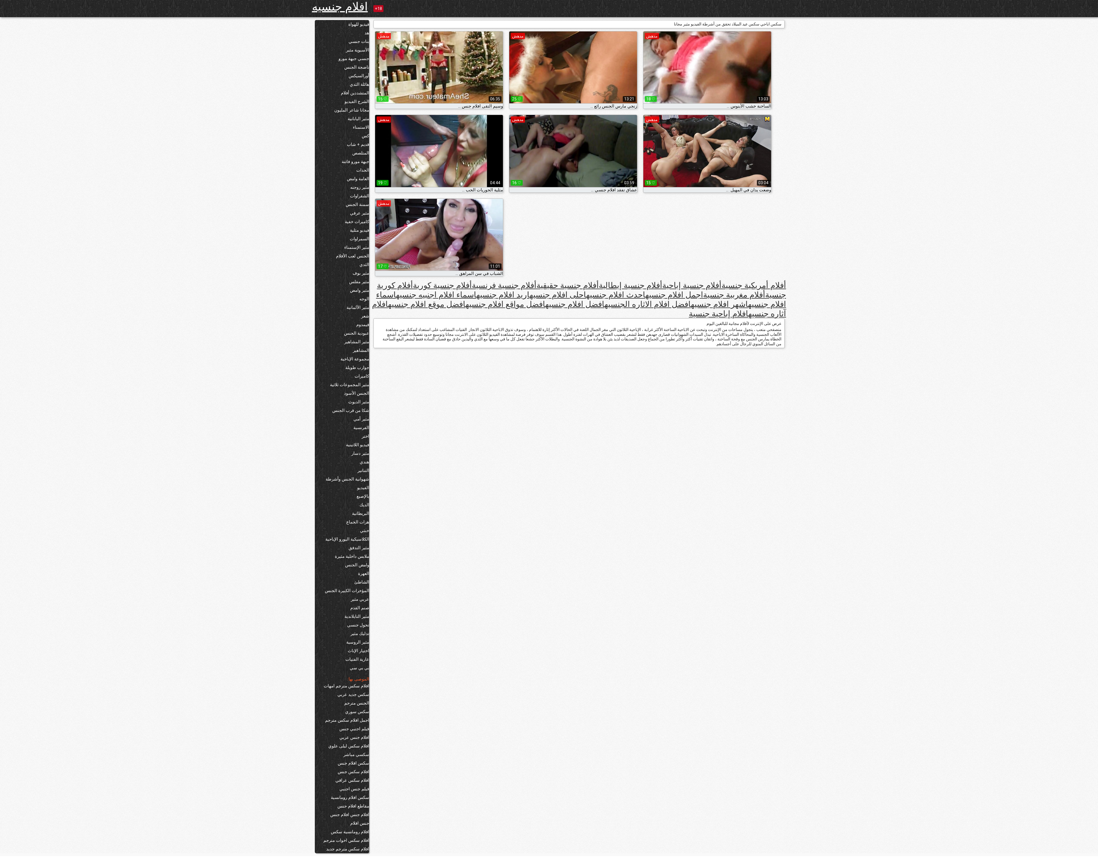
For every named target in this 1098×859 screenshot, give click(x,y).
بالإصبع (363, 496)
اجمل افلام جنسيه (674, 294)
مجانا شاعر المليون (351, 110)
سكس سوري (357, 711)
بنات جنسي (359, 41)
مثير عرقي (359, 213)
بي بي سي (359, 667)
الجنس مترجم (356, 703)
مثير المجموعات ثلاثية (349, 384)
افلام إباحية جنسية (718, 313)
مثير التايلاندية (357, 616)
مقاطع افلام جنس (353, 806)
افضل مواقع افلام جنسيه (505, 304)
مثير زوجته (359, 187)
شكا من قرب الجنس (350, 410)
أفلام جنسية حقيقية (567, 285)
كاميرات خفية (357, 221)
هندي (364, 462)
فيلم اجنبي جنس (354, 728)
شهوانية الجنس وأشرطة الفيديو (347, 483)
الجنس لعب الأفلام (352, 256)
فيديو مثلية (359, 230)
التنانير (363, 470)
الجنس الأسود (356, 393)
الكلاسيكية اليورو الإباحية (347, 539)
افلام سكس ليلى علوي (348, 746)
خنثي (364, 530)
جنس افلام (359, 823)
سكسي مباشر (356, 754)
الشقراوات (359, 196)
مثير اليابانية (358, 118)
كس (365, 135)
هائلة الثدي (359, 84)
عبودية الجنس (356, 333)
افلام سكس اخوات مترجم (346, 840)
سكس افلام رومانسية (350, 797)
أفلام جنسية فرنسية (504, 285)
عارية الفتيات (357, 659)
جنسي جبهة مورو (354, 58)
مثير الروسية (357, 642)
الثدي (364, 264)
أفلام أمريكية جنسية (753, 285)
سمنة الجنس (357, 204)
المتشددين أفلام (355, 93)
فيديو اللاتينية (357, 444)
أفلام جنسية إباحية (691, 285)
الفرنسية (361, 427)
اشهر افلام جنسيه (719, 304)
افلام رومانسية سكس (350, 831)
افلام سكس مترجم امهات (346, 686)
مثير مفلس (359, 281)
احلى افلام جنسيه (558, 294)
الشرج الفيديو (357, 101)
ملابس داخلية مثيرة (352, 556)
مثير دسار (360, 453)
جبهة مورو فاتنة (355, 161)
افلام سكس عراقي (352, 780)
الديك (364, 504)
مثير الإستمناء (356, 247)
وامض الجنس (357, 565)
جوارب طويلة (357, 367)
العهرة (363, 573)
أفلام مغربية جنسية (734, 294)
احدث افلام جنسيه (615, 294)
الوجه (364, 298)
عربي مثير (360, 599)
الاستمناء (361, 127)
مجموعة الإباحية (355, 359)
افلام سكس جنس (353, 771)
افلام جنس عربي (354, 737)
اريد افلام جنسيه (503, 294)
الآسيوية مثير (357, 50)
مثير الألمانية (358, 307)
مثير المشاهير (356, 341)
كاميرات (362, 376)
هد (367, 32)
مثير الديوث (358, 401)
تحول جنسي (358, 625)
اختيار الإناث (358, 650)
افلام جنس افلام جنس (349, 814)
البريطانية (360, 513)
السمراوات (359, 238)
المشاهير (361, 350)
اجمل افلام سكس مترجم (347, 720)
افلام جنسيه (340, 6)
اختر (365, 436)
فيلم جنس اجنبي (354, 788)
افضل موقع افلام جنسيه (427, 304)
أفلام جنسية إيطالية (630, 285)
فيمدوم (362, 324)
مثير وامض (359, 290)
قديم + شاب (358, 144)
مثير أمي (361, 419)
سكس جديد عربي (353, 694)
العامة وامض (358, 178)
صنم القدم (359, 607)
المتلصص (360, 153)
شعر (365, 316)
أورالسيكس (359, 75)
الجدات (362, 170)
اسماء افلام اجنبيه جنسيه (436, 294)
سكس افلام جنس (353, 763)
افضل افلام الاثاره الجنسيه (647, 304)
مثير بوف (361, 273)
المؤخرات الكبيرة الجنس (347, 590)
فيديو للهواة (358, 24)
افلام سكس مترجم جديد (347, 849)
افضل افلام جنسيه (574, 304)
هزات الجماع (357, 522)
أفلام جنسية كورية (442, 285)
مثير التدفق (359, 547)
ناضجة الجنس (356, 67)
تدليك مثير (360, 633)
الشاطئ (361, 582)
